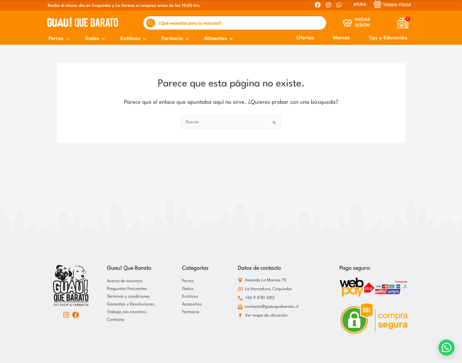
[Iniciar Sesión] (347, 23)
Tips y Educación (388, 38)
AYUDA (359, 4)
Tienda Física (397, 5)
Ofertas (305, 38)
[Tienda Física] (377, 4)
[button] (446, 348)
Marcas (341, 38)
